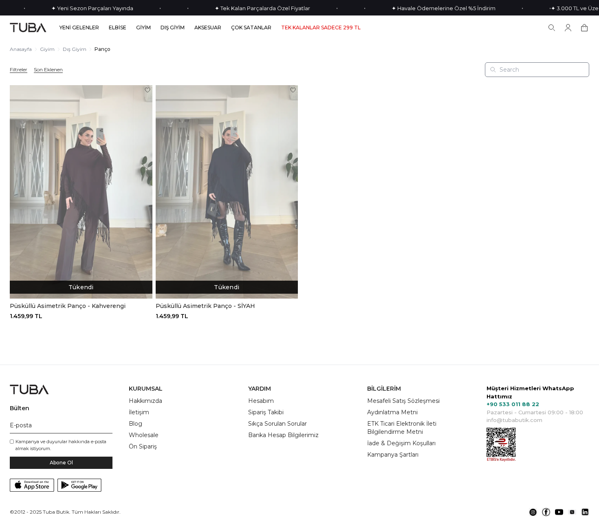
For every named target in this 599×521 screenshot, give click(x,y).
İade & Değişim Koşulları (401, 443)
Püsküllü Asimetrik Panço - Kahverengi (68, 306)
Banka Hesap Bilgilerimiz (283, 435)
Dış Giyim (74, 49)
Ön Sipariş (143, 446)
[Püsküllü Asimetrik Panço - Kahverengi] (81, 192)
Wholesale (144, 435)
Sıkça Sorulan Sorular (277, 423)
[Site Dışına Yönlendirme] (533, 512)
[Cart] (584, 28)
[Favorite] (147, 90)
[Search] (552, 28)
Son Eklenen (48, 69)
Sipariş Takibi (266, 412)
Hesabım (261, 400)
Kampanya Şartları (392, 454)
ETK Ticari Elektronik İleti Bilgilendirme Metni (401, 427)
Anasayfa (21, 49)
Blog (135, 423)
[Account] (568, 28)
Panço (102, 49)
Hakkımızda (145, 400)
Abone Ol (61, 462)
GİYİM (143, 27)
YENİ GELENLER (79, 27)
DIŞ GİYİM (173, 27)
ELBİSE (117, 27)
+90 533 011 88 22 (513, 404)
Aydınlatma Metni (392, 412)
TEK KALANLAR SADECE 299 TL (321, 27)
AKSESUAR (207, 27)
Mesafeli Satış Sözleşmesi (403, 400)
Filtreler (18, 69)
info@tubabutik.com (514, 420)
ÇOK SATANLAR (251, 27)
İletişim (139, 412)
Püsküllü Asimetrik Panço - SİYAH (205, 306)
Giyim (47, 49)
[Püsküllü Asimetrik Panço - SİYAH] (227, 192)
